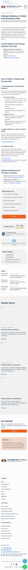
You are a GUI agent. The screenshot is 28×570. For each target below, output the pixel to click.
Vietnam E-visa (4, 506)
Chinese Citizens (5, 531)
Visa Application (5, 484)
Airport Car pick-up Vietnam (7, 518)
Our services (4, 486)
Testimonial (4, 496)
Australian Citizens (5, 526)
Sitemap (3, 499)
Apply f (4, 158)
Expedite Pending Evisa (8, 160)
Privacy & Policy (8, 567)
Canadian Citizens (5, 538)
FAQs (2, 491)
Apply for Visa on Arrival (8, 141)
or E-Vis (8, 158)
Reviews (3, 494)
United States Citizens (6, 533)
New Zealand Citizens (6, 535)
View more (3, 339)
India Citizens (4, 528)
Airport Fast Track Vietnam (7, 516)
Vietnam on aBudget (15, 183)
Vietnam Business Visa (6, 511)
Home (2, 21)
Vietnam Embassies (6, 489)
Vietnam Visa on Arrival (6, 508)
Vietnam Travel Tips (18, 177)
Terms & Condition (19, 567)
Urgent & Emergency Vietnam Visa (9, 513)
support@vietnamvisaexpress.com (13, 259)
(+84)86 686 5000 (9, 254)
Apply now (14, 216)
